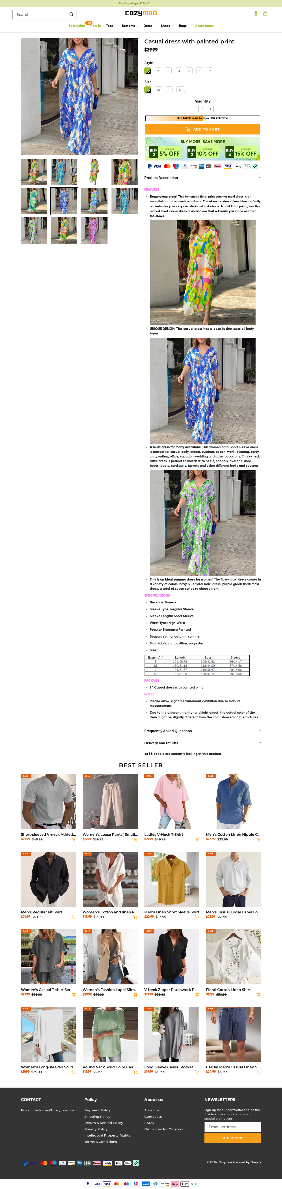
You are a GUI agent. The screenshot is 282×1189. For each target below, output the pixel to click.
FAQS (149, 1123)
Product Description (161, 178)
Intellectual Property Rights (107, 1135)
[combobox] (44, 14)
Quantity (203, 101)
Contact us (153, 1116)
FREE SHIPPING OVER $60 (134, 3)
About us (152, 1110)
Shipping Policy (97, 1116)
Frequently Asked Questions (168, 731)
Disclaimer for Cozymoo (164, 1129)
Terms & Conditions (100, 1142)
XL (180, 90)
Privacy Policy (96, 1129)
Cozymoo (225, 1162)
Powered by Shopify (247, 1162)
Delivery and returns (161, 743)
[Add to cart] (74, 840)
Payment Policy (97, 1110)
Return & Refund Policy (103, 1123)
